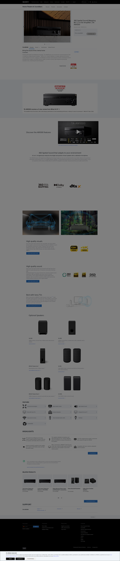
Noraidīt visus (20, 558)
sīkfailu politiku (56, 556)
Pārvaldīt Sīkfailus (30, 558)
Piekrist (10, 558)
